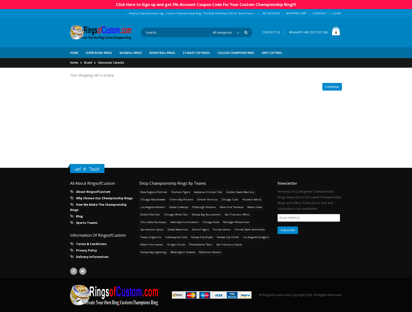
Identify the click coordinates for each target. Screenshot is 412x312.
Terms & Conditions (91, 244)
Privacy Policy (86, 250)
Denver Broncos (207, 199)
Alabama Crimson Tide (208, 192)
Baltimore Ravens (210, 252)
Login (336, 13)
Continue (332, 86)
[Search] (246, 32)
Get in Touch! (87, 169)
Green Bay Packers (181, 199)
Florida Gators (222, 229)
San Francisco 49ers (237, 214)
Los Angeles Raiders (152, 207)
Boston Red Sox (150, 214)
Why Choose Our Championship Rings (104, 198)
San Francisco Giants (229, 244)
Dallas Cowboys (178, 207)
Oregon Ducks (176, 244)
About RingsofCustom (93, 192)
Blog (79, 216)
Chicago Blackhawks (152, 199)
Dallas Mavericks (178, 229)
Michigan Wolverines (236, 222)
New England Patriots (153, 192)
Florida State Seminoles (250, 229)
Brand (88, 63)
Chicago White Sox (176, 214)
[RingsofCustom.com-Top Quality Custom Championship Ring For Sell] (114, 295)
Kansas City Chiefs (228, 237)
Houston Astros (251, 199)
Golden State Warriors (240, 192)
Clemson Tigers (180, 192)
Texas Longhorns (150, 237)
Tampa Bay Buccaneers (206, 214)
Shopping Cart (296, 13)
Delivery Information (92, 257)
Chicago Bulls (211, 222)
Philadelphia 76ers (200, 244)
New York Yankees (231, 207)
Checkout (320, 13)
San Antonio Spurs (151, 229)
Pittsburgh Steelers (204, 207)
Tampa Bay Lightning (153, 252)
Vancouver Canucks (111, 63)
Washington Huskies (182, 252)
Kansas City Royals (202, 237)
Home (74, 63)
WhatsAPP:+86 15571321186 (308, 32)
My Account (271, 13)
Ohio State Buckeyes (153, 222)
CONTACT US (271, 32)
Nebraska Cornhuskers (184, 222)
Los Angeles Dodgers (256, 237)
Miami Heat (254, 207)
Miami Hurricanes (151, 244)
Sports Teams (87, 223)
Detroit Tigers (200, 229)
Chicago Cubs (229, 199)
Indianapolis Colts (176, 237)
